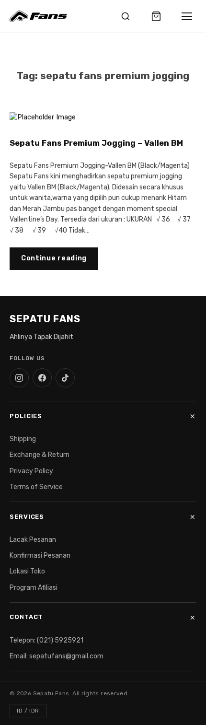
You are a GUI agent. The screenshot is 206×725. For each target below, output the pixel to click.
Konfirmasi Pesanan (40, 555)
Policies (26, 416)
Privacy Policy (31, 471)
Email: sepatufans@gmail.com (56, 656)
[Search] (125, 16)
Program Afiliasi (33, 588)
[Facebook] (42, 377)
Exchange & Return (39, 455)
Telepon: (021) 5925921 (46, 640)
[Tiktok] (65, 377)
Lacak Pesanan (33, 540)
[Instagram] (19, 377)
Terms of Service (36, 487)
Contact (26, 616)
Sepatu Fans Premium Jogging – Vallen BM (96, 143)
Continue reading (54, 258)
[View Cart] (156, 16)
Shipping (23, 439)
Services (27, 516)
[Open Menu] (186, 16)
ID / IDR (28, 710)
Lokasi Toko (27, 571)
